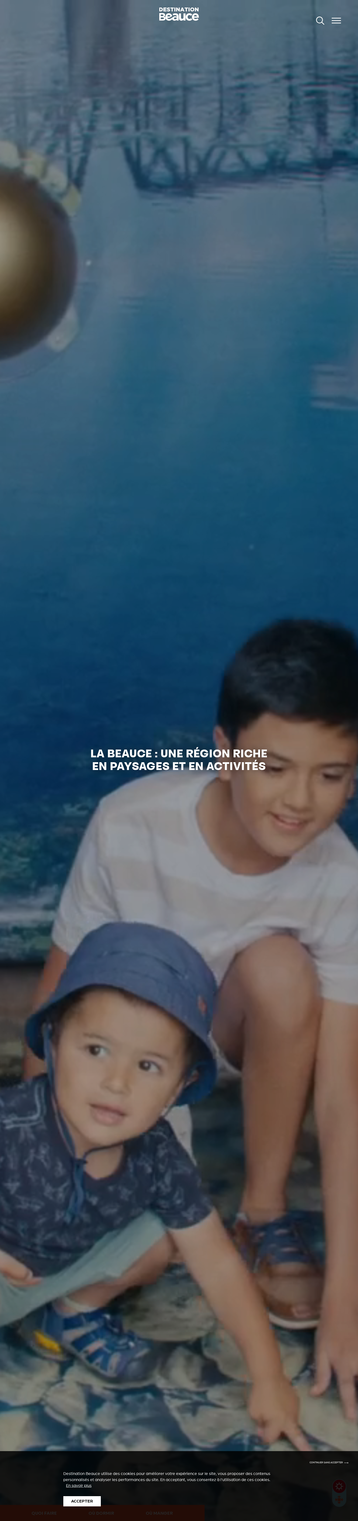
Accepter (82, 1501)
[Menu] (336, 21)
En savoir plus (79, 1485)
